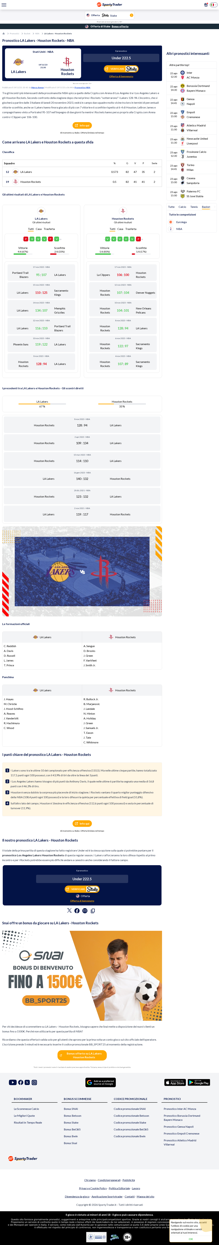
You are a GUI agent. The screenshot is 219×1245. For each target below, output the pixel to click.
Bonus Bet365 (72, 1129)
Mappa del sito (145, 1196)
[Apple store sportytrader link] (175, 1082)
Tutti (31, 228)
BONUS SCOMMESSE (77, 1098)
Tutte (171, 206)
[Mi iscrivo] (206, 4)
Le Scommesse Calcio (26, 1108)
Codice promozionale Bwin (129, 1136)
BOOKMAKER (23, 1098)
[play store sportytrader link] (199, 1082)
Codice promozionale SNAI (130, 1108)
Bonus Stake (71, 1122)
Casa (39, 228)
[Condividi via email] (85, 911)
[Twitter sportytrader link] (27, 1082)
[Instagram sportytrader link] (34, 1082)
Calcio (182, 206)
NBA (37, 33)
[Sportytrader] (3, 33)
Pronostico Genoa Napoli (179, 1126)
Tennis (194, 206)
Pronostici (14, 33)
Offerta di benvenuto (121, 76)
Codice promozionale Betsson (131, 1115)
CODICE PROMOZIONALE (130, 1098)
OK (191, 1239)
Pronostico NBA (82, 87)
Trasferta (49, 228)
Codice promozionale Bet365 (131, 1129)
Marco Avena (37, 87)
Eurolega (181, 222)
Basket (27, 33)
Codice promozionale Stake (130, 1122)
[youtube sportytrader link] (13, 1082)
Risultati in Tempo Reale (28, 1122)
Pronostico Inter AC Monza (180, 1108)
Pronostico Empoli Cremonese (181, 1133)
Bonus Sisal (70, 1143)
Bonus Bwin (71, 1136)
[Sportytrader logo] (109, 1158)
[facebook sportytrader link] (20, 1082)
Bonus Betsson (72, 1115)
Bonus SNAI (71, 1108)
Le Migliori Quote (24, 1115)
